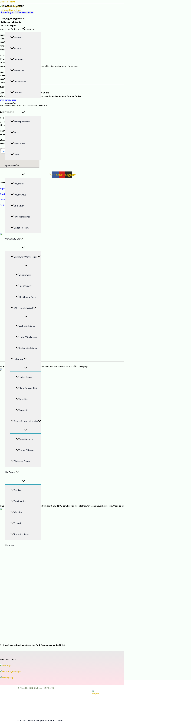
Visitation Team (21, 227)
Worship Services (22, 121)
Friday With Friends (28, 337)
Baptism (17, 490)
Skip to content (7, 1)
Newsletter (19, 70)
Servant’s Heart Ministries (26, 421)
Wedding (18, 512)
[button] (16, 19)
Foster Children (26, 450)
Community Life (12, 238)
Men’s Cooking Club (28, 388)
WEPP (16, 132)
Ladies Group (25, 377)
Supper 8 (23, 410)
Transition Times (21, 534)
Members (9, 545)
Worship (9, 103)
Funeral (17, 523)
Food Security (25, 286)
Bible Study (19, 205)
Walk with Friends (27, 326)
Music (16, 154)
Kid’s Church (19, 143)
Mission (17, 37)
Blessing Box (25, 274)
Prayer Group (20, 194)
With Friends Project (23, 308)
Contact (18, 92)
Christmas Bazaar (22, 461)
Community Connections (25, 256)
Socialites (23, 399)
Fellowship (19, 359)
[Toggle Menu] (23, 28)
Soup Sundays (26, 439)
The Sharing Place (27, 297)
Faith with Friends (22, 216)
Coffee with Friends (28, 348)
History (17, 48)
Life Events (10, 472)
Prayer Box (19, 183)
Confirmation (20, 501)
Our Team (18, 59)
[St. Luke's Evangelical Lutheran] (12, 10)
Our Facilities (20, 81)
